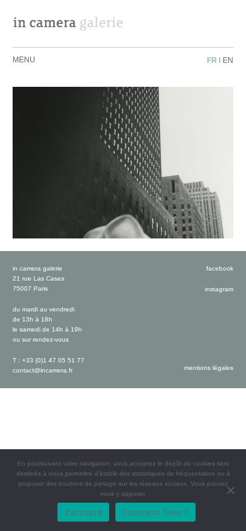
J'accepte (83, 512)
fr (212, 60)
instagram (219, 289)
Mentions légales (208, 367)
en (228, 60)
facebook (219, 268)
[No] (230, 490)
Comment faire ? (155, 512)
